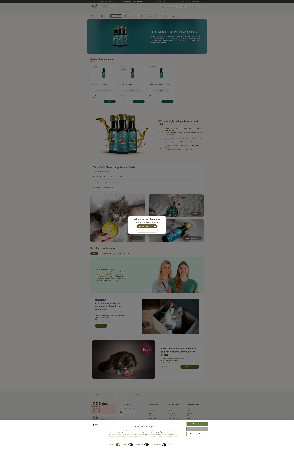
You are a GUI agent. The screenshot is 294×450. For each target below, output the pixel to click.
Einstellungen (173, 444)
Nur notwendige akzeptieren (197, 433)
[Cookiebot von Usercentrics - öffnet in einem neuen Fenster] (94, 425)
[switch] (130, 444)
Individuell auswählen (197, 428)
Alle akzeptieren (197, 423)
